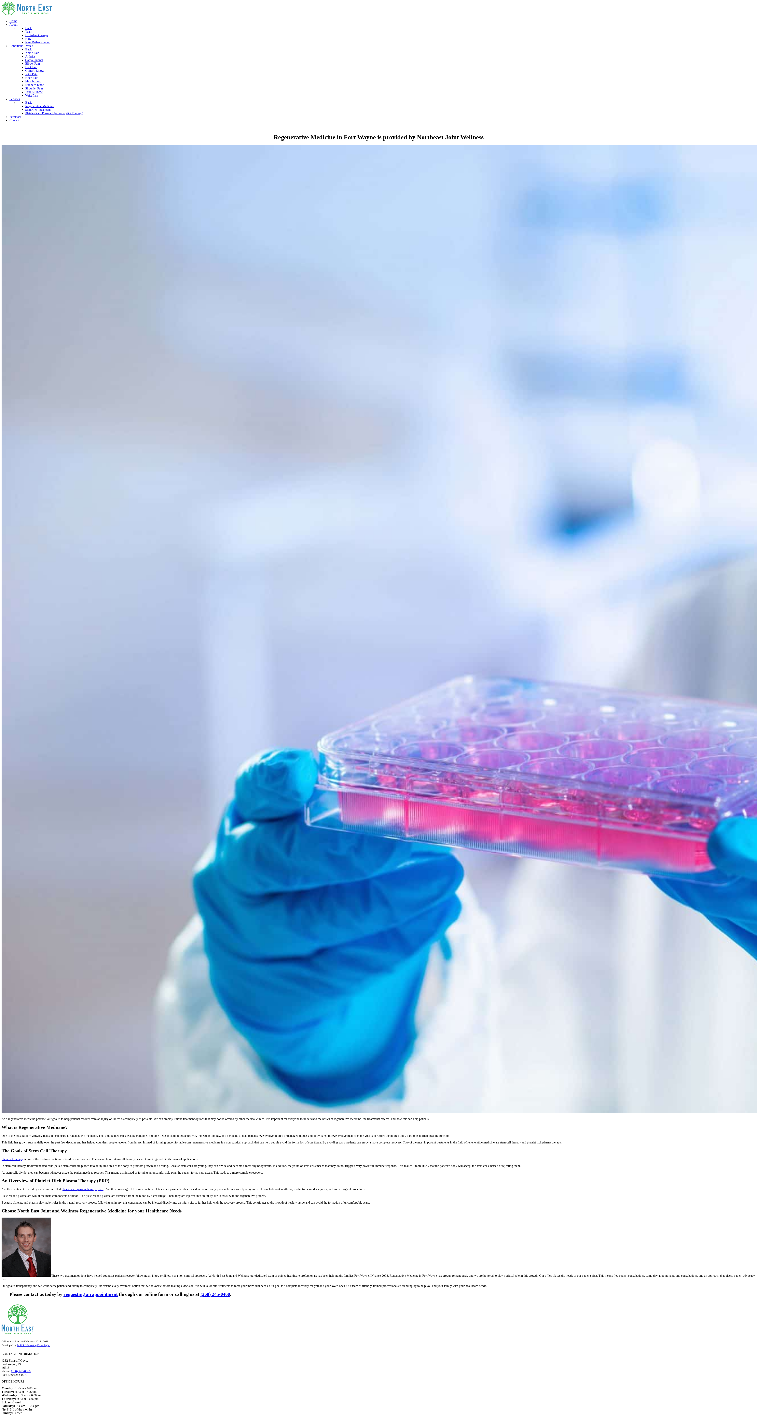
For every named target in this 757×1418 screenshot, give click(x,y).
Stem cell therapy (12, 1159)
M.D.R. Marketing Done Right (33, 1345)
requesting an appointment (90, 1294)
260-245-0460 (14, 127)
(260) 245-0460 (215, 1294)
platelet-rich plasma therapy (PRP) (83, 1189)
